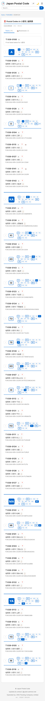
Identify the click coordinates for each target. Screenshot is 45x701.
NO (26, 52)
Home (3, 15)
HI (29, 52)
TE (22, 52)
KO (34, 49)
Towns (9, 31)
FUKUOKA (9, 15)
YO (27, 54)
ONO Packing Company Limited (27, 695)
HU (32, 52)
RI (30, 54)
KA (28, 49)
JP (33, 3)
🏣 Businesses (23, 31)
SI (37, 49)
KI (31, 49)
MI (19, 54)
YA (23, 54)
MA (37, 52)
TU (19, 52)
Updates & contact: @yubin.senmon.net (22, 692)
